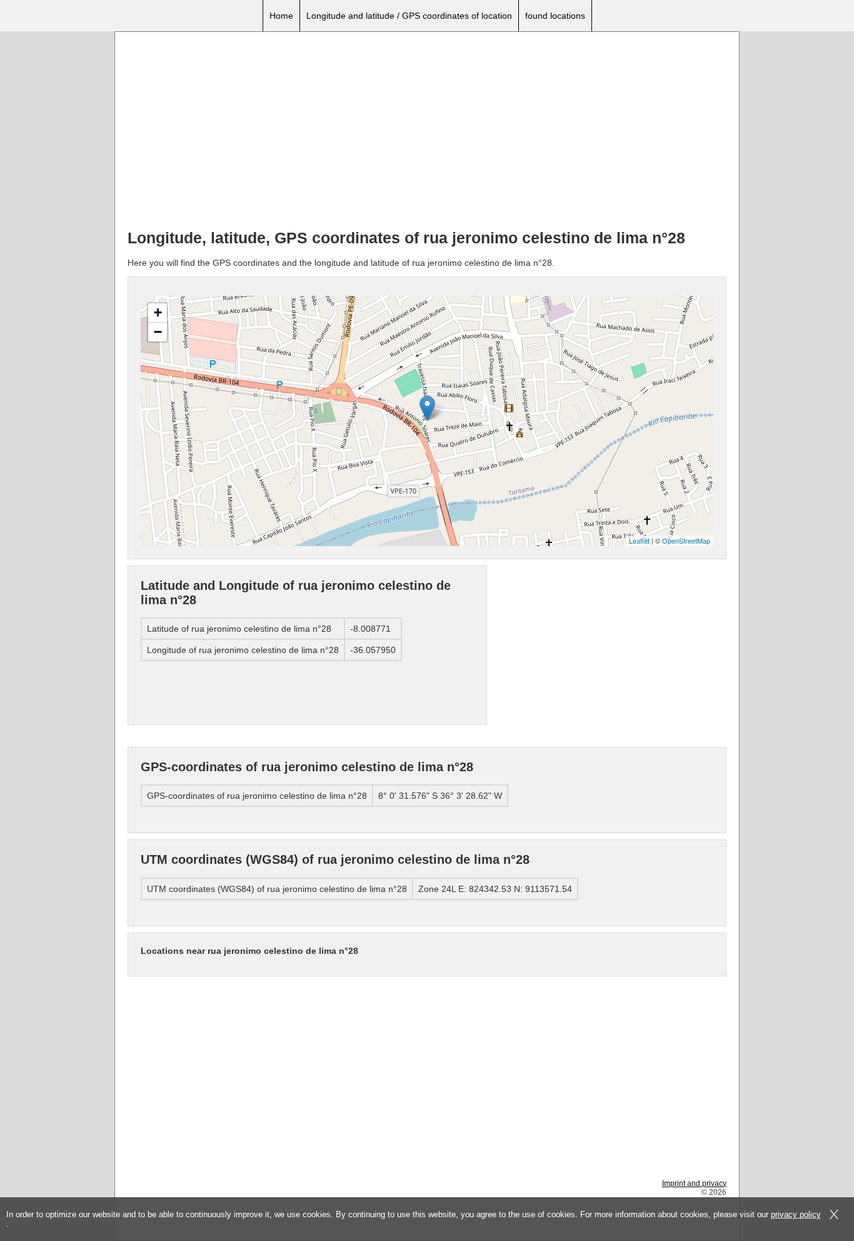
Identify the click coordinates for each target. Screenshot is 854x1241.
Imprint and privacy (694, 1183)
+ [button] (158, 312)
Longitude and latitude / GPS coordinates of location (409, 16)
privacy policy (796, 1214)
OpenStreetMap (686, 540)
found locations (555, 16)
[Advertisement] (427, 132)
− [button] (158, 332)
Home (281, 16)
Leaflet (639, 540)
